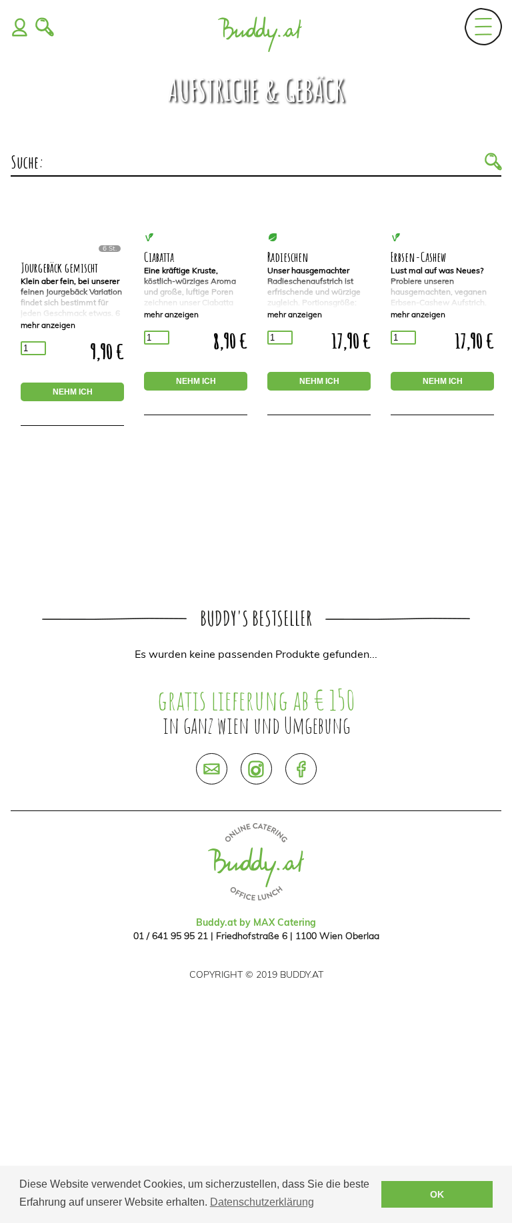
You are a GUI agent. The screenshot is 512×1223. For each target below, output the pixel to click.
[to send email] (211, 768)
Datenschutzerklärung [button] (262, 1202)
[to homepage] (259, 31)
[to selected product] (72, 249)
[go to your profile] (19, 31)
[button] (493, 162)
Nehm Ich (73, 392)
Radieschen (288, 257)
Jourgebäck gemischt (59, 267)
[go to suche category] (44, 31)
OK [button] (437, 1194)
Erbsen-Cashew (418, 257)
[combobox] (264, 162)
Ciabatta (159, 257)
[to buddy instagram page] (256, 768)
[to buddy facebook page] (301, 768)
